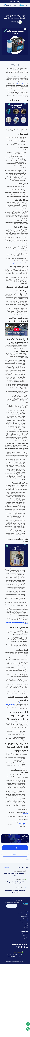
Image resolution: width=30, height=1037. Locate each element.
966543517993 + (23, 916)
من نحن (27, 939)
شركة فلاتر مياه (20, 84)
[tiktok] (22, 839)
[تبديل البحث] (15, 5)
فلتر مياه (12, 398)
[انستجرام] (21, 947)
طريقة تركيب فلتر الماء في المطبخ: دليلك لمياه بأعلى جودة (15, 891)
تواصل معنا (13, 905)
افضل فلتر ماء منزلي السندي (18, 263)
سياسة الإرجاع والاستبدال (24, 935)
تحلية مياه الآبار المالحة (10, 704)
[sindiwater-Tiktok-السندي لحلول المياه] (16, 947)
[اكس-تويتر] (19, 947)
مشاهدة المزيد (6, 867)
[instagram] (18, 64)
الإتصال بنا (14, 854)
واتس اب (14, 847)
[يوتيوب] (27, 947)
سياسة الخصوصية (24, 931)
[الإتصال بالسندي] (28, 1029)
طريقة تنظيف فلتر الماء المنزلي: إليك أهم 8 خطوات (15, 874)
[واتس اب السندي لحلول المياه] (28, 1024)
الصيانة (27, 929)
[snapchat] (24, 839)
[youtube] (27, 839)
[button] (3, 5)
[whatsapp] (15, 64)
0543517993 (25, 813)
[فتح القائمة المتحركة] (26, 5)
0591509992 (22, 823)
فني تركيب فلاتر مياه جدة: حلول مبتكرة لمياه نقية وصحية (15, 883)
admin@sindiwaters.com (22, 920)
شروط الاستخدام (25, 933)
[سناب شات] (24, 947)
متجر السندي (26, 925)
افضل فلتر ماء (20, 703)
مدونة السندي (25, 927)
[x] (12, 64)
